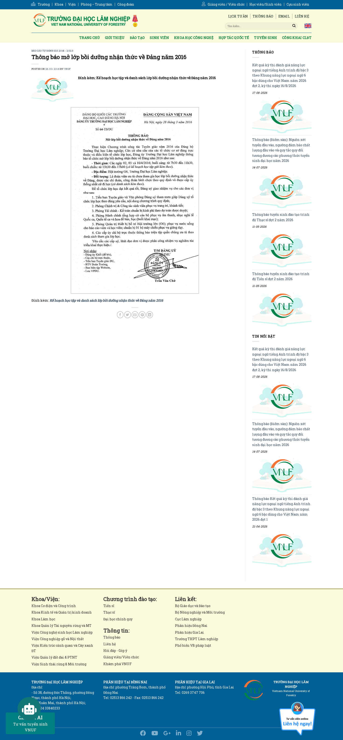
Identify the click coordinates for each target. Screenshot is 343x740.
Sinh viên (159, 37)
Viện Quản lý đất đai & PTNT (54, 657)
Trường (44, 4)
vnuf (67, 68)
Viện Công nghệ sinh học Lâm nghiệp (62, 632)
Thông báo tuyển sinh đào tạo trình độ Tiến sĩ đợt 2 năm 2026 (280, 276)
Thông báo (263, 16)
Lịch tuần (238, 16)
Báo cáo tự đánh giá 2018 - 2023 (52, 50)
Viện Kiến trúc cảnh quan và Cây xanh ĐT (62, 648)
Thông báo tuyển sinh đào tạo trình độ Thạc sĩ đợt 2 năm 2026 (280, 217)
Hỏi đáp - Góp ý (115, 650)
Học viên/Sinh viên (265, 4)
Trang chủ (89, 37)
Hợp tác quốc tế (234, 37)
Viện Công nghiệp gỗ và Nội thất (58, 639)
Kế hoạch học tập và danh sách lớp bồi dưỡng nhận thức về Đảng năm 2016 (106, 300)
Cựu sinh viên (298, 4)
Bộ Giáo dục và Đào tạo (192, 606)
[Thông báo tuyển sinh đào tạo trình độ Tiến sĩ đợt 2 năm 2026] (282, 308)
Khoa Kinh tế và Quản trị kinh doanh (62, 612)
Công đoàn (125, 4)
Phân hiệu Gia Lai (189, 632)
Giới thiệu (115, 37)
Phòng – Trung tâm (96, 4)
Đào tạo (137, 37)
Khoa (59, 4)
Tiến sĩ (108, 606)
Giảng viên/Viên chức (121, 657)
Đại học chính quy (118, 619)
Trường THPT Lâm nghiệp (196, 639)
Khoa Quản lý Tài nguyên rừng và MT (61, 625)
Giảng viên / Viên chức (226, 4)
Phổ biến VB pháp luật (193, 645)
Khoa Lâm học (43, 619)
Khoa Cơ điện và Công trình (54, 606)
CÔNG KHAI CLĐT (297, 37)
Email (284, 16)
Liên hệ (302, 16)
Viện (72, 4)
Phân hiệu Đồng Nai (191, 625)
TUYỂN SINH (265, 37)
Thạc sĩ (109, 612)
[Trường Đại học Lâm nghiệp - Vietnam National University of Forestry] (85, 21)
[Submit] (294, 25)
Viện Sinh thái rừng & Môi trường (59, 664)
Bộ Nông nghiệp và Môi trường (200, 612)
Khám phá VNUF (117, 664)
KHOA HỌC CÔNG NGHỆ (194, 37)
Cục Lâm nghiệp (188, 619)
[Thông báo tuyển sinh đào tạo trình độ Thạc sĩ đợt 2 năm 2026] (282, 249)
